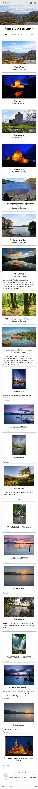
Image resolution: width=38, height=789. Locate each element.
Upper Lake (19, 274)
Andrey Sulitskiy (20, 69)
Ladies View (19, 67)
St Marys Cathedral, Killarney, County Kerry (19, 759)
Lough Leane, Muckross (19, 427)
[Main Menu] (6, 3)
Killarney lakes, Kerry (19, 240)
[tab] (6, 34)
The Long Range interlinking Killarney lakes (20, 205)
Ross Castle (19, 101)
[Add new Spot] (30, 2)
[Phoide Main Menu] (6, 3)
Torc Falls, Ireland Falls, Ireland (19, 527)
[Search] (26, 2)
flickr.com (6, 400)
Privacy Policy (33, 787)
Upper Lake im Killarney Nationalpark (19, 350)
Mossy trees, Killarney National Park (19, 319)
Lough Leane (19, 588)
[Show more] (19, 499)
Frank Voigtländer (20, 276)
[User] (35, 3)
